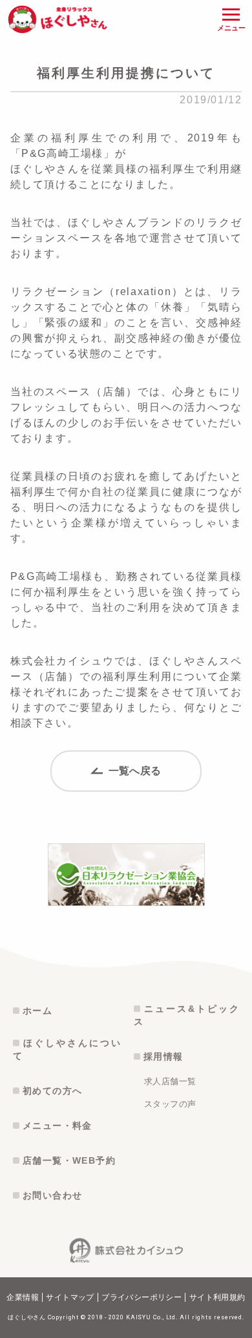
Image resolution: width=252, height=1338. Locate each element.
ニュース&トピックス (186, 1015)
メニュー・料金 (57, 1125)
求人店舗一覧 (170, 1081)
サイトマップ (70, 1297)
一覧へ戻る (133, 770)
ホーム (37, 1010)
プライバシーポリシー (141, 1297)
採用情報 (163, 1056)
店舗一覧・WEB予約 (69, 1160)
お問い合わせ (52, 1195)
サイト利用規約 (217, 1297)
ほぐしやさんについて (67, 1049)
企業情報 (22, 1297)
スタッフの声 (170, 1104)
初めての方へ (52, 1091)
